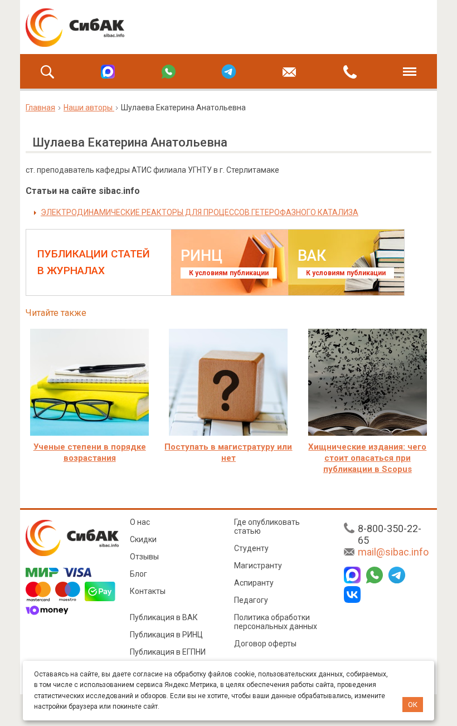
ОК (412, 704)
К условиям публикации (229, 273)
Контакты (148, 591)
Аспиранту (254, 582)
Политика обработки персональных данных (275, 622)
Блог (138, 573)
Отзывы (144, 556)
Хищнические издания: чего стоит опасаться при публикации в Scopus (367, 458)
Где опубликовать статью (267, 526)
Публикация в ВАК (164, 617)
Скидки (143, 539)
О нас (140, 522)
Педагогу (251, 600)
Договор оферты (265, 643)
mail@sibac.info (393, 552)
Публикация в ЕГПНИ (168, 651)
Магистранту (258, 565)
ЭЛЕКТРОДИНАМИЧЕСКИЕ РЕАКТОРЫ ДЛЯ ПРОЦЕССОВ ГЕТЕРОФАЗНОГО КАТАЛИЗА (199, 212)
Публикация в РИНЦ (166, 634)
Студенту (251, 548)
